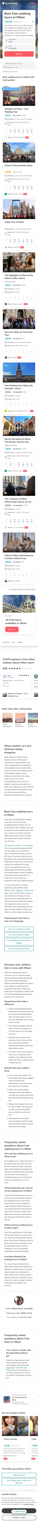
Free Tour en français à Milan (19, 949)
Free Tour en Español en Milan (19, 929)
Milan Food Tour (19, 1475)
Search (19, 54)
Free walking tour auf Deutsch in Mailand (19, 941)
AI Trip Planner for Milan (19, 1398)
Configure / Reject (19, 1517)
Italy (13, 642)
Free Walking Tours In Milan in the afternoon (19, 1481)
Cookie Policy (28, 1504)
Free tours (6, 642)
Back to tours (20, 1512)
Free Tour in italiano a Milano (19, 935)
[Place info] (33, 22)
